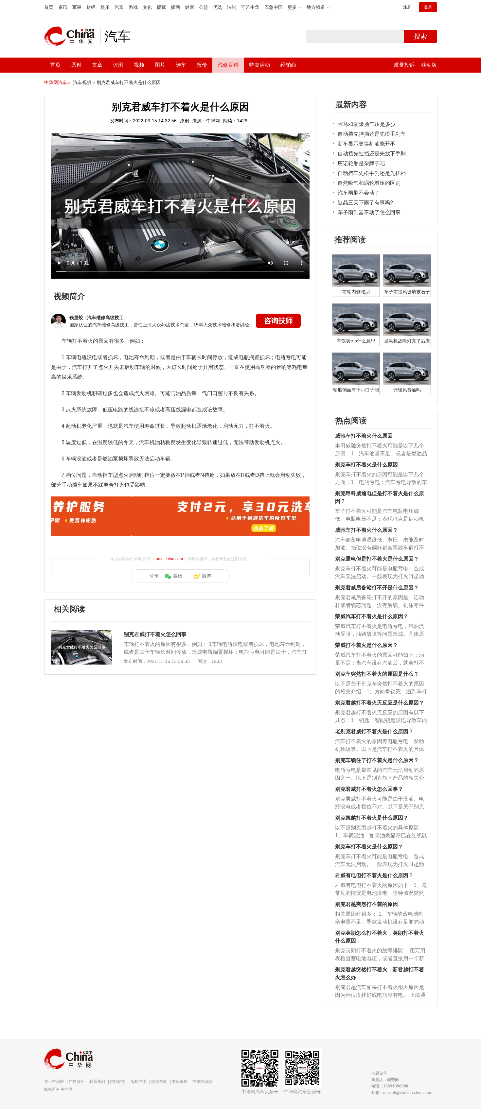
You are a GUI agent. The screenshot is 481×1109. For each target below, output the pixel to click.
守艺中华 (250, 7)
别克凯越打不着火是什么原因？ (371, 818)
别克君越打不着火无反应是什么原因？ (379, 702)
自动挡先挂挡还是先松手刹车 (372, 134)
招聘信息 (118, 1081)
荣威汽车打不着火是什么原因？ (371, 616)
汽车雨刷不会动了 (359, 193)
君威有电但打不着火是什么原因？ (374, 875)
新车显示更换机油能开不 (366, 144)
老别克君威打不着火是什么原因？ (374, 731)
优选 (217, 7)
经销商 (288, 65)
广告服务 (76, 1081)
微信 (177, 576)
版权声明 (138, 1081)
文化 (147, 7)
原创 (76, 65)
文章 (97, 65)
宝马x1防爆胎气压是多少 (367, 124)
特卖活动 (259, 65)
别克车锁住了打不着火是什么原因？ (377, 760)
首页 (48, 7)
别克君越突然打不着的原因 (366, 904)
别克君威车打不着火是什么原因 (129, 82)
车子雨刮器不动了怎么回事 (369, 212)
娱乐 (105, 7)
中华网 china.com (72, 36)
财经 (91, 7)
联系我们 (97, 1081)
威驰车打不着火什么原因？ (366, 530)
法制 (231, 7)
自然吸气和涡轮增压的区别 (369, 183)
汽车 (119, 7)
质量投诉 (404, 65)
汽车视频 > (84, 82)
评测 (118, 65)
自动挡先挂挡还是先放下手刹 (372, 153)
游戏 (133, 7)
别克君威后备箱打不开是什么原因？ (377, 587)
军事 (76, 7)
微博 (206, 576)
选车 (181, 65)
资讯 (62, 7)
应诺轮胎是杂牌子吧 (361, 163)
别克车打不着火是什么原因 (366, 464)
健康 (189, 7)
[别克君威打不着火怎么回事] (81, 633)
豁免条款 (159, 1081)
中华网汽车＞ (58, 82)
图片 (160, 65)
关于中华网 (54, 1081)
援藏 (161, 7)
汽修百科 (228, 65)
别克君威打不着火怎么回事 (155, 634)
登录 (428, 7)
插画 (175, 7)
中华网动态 (202, 1081)
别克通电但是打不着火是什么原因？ (377, 559)
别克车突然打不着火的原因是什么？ (377, 674)
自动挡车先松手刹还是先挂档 (372, 173)
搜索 (420, 36)
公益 (203, 7)
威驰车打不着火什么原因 (364, 436)
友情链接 (179, 1081)
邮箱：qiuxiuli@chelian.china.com (401, 1092)
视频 (139, 65)
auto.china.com (169, 559)
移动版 (429, 65)
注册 (407, 7)
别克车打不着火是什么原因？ (369, 846)
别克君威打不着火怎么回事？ (369, 789)
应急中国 (273, 7)
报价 (202, 65)
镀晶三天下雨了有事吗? (365, 202)
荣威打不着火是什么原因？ (366, 645)
